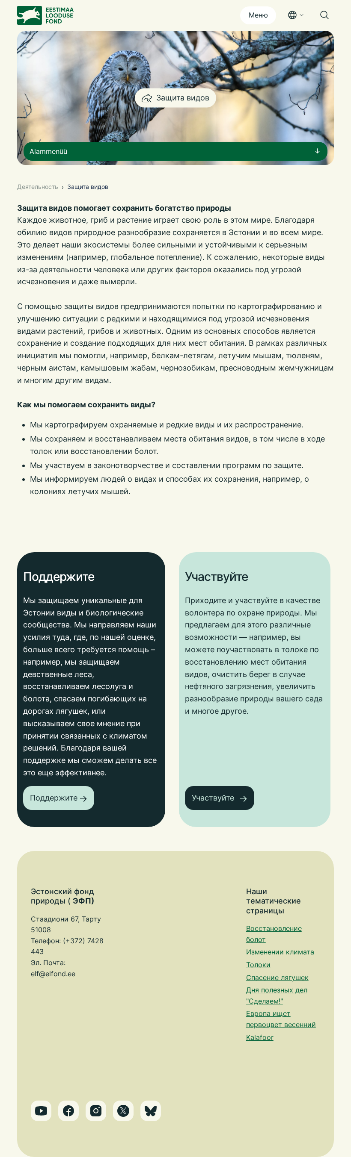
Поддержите (53, 797)
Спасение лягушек (277, 977)
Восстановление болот (274, 934)
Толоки (258, 964)
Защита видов (87, 186)
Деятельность (37, 186)
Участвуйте (214, 797)
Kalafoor (260, 1037)
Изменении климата (280, 952)
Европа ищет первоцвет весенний (281, 1019)
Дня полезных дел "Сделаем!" (276, 995)
